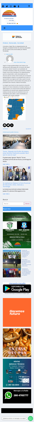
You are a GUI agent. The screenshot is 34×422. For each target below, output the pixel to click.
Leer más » (6, 164)
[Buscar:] (13, 203)
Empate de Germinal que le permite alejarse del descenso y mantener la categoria (25, 253)
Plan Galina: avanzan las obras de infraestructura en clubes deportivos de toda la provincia (26, 263)
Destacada (12, 43)
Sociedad (20, 43)
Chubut (5, 43)
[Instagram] (11, 6)
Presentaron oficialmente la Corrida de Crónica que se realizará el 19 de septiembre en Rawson (26, 272)
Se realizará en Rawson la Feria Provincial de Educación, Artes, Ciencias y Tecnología (16, 184)
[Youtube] (15, 6)
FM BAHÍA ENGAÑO (9, 18)
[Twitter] (7, 6)
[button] (29, 6)
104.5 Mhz (11, 20)
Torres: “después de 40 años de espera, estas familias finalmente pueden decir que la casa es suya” (16, 153)
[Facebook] (3, 6)
